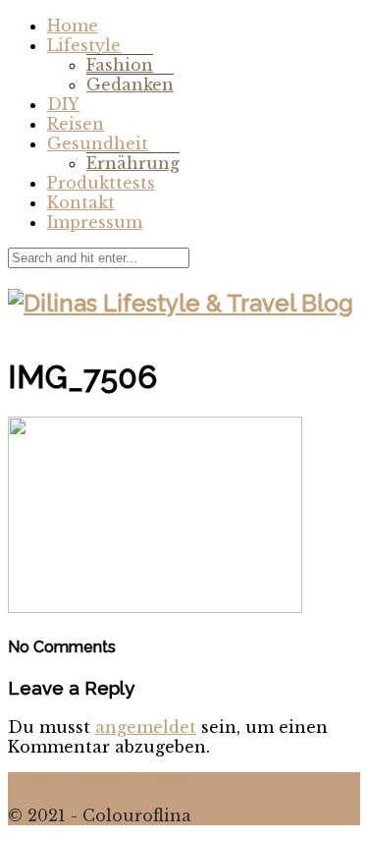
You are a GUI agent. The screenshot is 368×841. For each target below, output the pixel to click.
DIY (63, 104)
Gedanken (130, 84)
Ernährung (133, 163)
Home (72, 25)
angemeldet (145, 727)
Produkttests (101, 183)
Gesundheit (97, 143)
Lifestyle (84, 45)
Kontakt (81, 202)
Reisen (75, 124)
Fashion (119, 65)
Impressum (94, 222)
